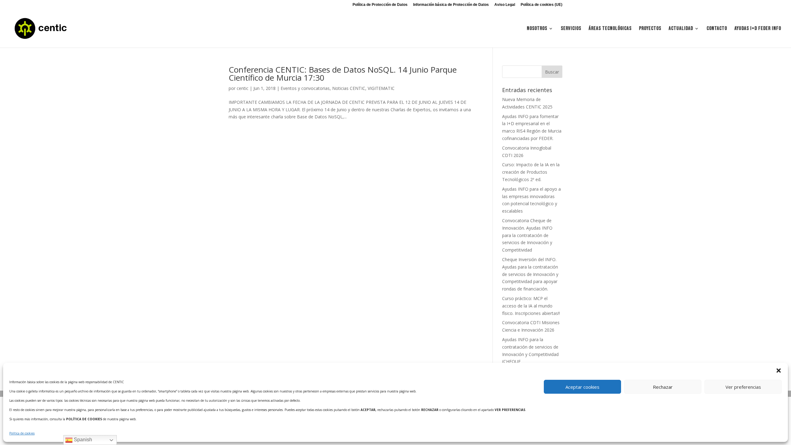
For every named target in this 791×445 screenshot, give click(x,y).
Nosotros (537, 29)
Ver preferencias (743, 387)
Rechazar (663, 387)
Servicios (571, 29)
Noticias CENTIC (348, 88)
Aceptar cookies (582, 387)
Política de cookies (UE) (541, 5)
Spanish (82, 439)
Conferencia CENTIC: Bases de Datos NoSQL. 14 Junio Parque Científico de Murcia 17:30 (343, 73)
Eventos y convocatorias (305, 88)
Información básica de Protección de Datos (451, 5)
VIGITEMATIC (381, 88)
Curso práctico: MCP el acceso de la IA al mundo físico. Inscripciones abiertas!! (531, 305)
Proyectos (650, 29)
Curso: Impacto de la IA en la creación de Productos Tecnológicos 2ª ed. (531, 172)
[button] (779, 370)
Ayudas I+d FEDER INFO (757, 29)
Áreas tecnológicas (610, 29)
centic (242, 88)
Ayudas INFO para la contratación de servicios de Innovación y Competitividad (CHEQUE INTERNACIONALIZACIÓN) (530, 354)
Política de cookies (22, 433)
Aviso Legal (504, 5)
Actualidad (681, 29)
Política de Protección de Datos (380, 5)
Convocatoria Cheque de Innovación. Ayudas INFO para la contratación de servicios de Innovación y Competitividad (527, 235)
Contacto (717, 29)
